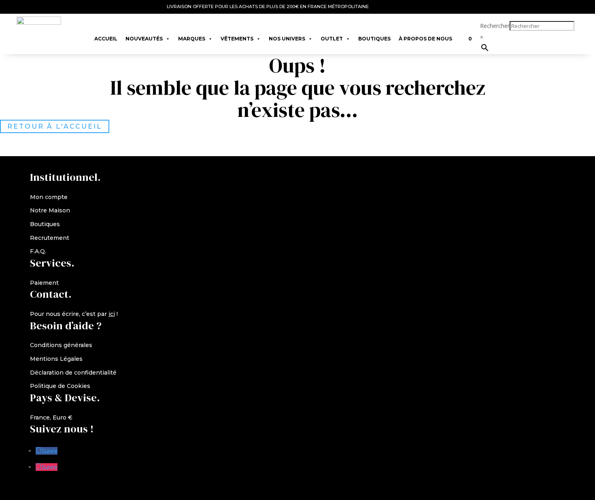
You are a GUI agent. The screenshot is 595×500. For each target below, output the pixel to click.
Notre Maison (50, 210)
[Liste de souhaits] (460, 35)
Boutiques (374, 39)
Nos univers (287, 39)
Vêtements (237, 39)
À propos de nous (425, 39)
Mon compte (49, 197)
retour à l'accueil (54, 126)
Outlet (332, 39)
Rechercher (495, 26)
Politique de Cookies (60, 386)
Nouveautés (144, 39)
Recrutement (49, 238)
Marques (191, 39)
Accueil (105, 39)
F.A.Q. (38, 251)
